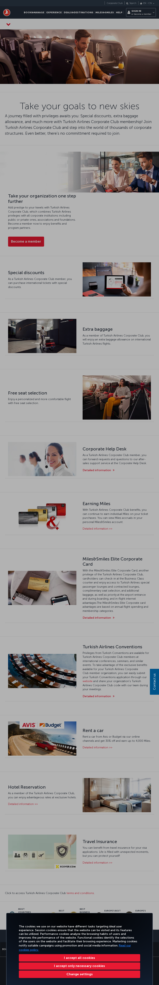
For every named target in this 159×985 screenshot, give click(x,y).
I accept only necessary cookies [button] (79, 966)
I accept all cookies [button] (79, 958)
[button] (79, 974)
